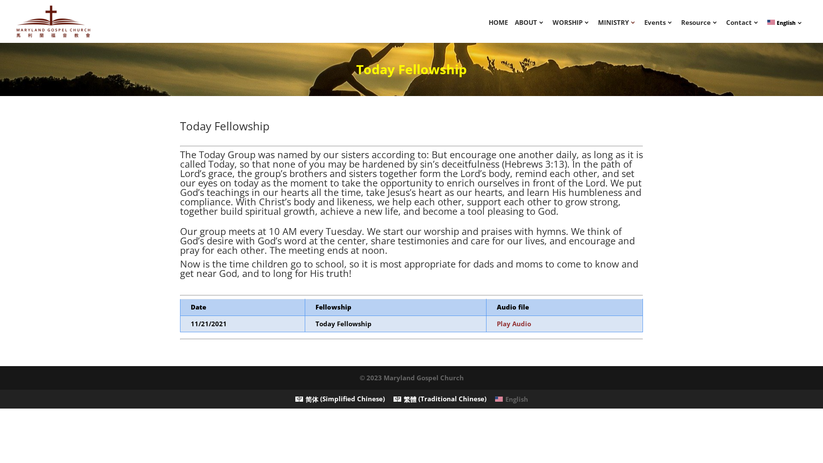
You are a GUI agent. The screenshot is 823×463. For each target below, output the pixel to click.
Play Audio (514, 323)
